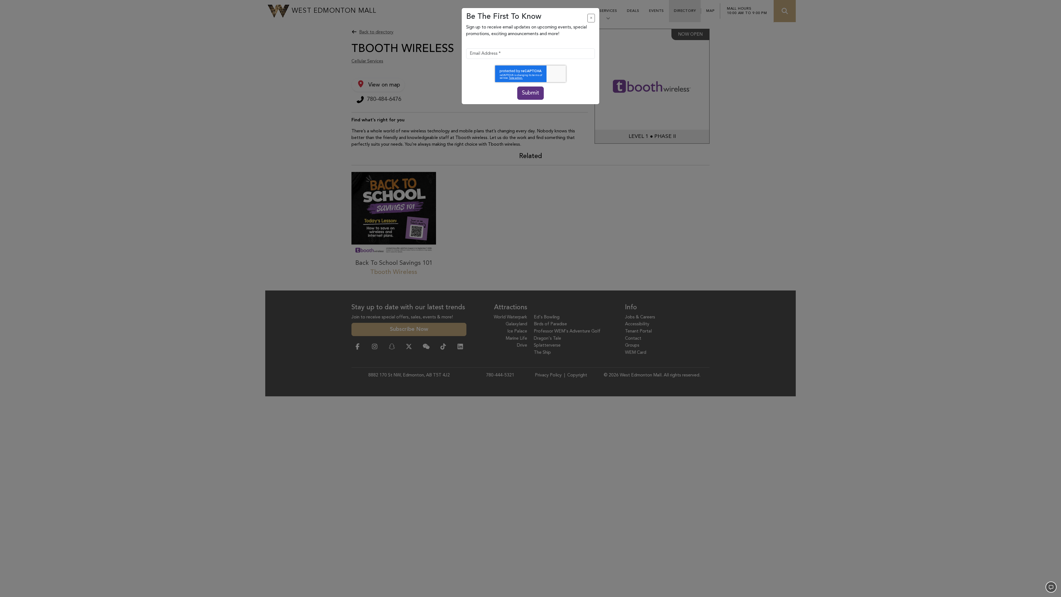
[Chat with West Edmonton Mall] (1051, 587)
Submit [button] (530, 93)
